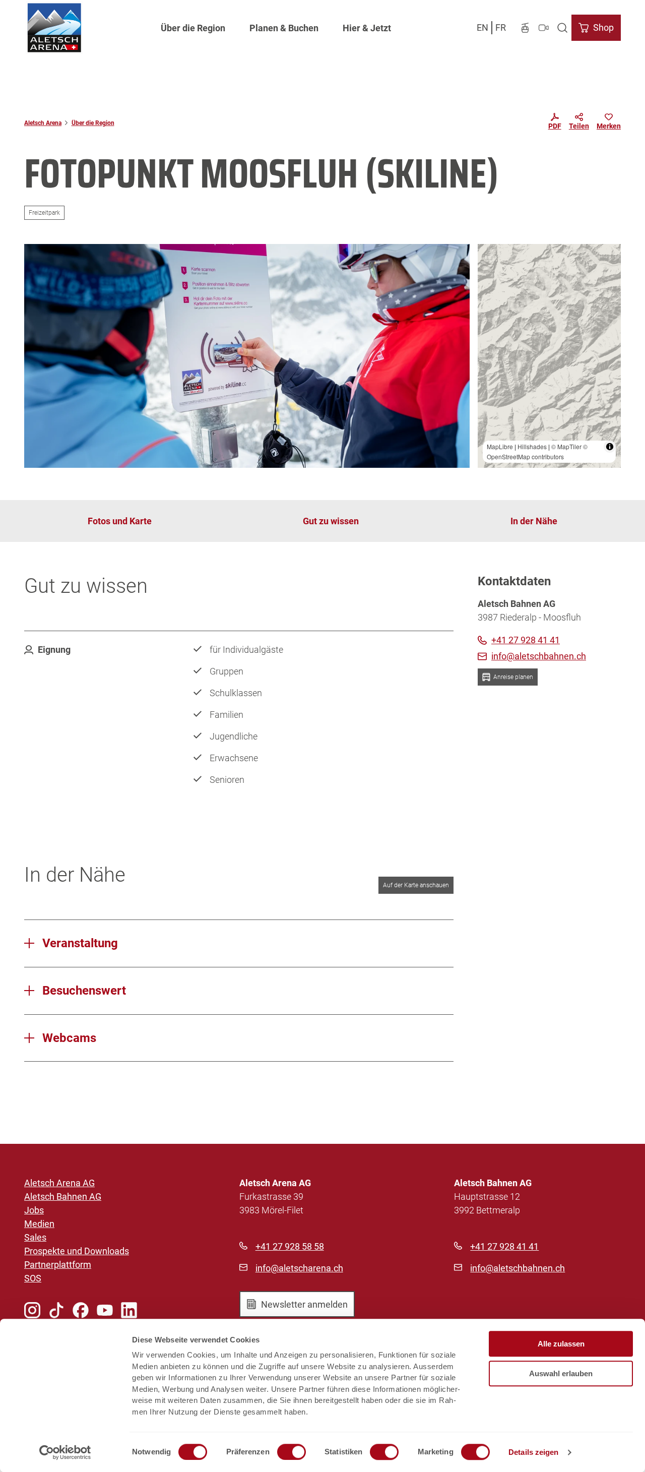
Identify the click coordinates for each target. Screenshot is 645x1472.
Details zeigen (533, 1452)
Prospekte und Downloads (76, 1251)
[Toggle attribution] (610, 447)
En (482, 27)
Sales (35, 1237)
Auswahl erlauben (561, 1373)
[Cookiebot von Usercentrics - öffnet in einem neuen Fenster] (65, 1452)
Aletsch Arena (42, 123)
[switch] (291, 1452)
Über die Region (193, 28)
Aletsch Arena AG (59, 1183)
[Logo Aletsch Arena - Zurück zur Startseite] (54, 27)
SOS (32, 1278)
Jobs (34, 1210)
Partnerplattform (57, 1264)
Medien (39, 1223)
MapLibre (500, 446)
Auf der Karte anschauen (416, 885)
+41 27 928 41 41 (504, 1246)
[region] (549, 356)
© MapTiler (566, 446)
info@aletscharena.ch (299, 1268)
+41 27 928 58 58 (289, 1246)
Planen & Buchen (283, 28)
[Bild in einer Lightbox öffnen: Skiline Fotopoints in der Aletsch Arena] (247, 356)
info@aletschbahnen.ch (517, 1268)
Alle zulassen (561, 1343)
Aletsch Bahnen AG (62, 1196)
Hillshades (532, 446)
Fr (500, 27)
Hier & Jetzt (367, 28)
